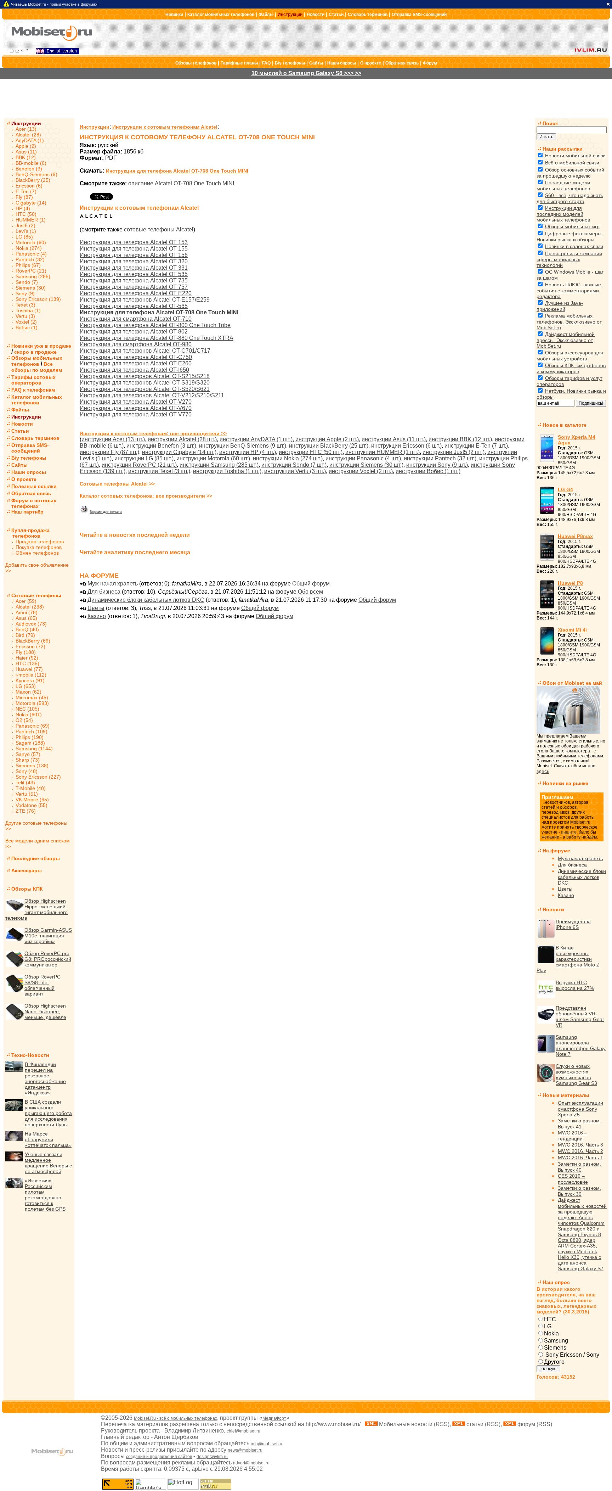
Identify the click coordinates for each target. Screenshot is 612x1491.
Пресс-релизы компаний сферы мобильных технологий (569, 259)
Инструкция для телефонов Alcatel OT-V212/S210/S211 (152, 395)
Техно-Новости (30, 1055)
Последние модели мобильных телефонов (563, 185)
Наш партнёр (27, 512)
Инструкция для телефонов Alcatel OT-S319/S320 (145, 383)
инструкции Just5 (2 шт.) (453, 452)
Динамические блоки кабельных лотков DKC (145, 600)
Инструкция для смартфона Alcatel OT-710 (136, 319)
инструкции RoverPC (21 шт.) (139, 465)
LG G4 (565, 489)
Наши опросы (341, 63)
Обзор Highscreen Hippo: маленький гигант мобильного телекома (36, 909)
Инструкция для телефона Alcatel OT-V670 (136, 408)
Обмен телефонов (37, 553)
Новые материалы (566, 1095)
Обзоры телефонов (195, 63)
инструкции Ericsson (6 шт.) (406, 446)
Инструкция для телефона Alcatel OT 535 (134, 274)
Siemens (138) (32, 765)
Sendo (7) (27, 282)
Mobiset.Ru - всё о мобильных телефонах (175, 1418)
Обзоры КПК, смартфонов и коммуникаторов (571, 368)
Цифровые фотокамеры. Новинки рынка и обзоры (570, 236)
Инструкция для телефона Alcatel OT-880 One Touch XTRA (156, 338)
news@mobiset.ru (245, 1450)
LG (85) (24, 237)
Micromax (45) (32, 697)
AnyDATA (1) (30, 140)
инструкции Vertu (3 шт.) (295, 471)
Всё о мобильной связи (572, 163)
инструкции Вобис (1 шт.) (428, 471)
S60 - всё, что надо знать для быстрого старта (570, 198)
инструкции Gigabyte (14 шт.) (179, 452)
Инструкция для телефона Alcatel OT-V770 (136, 414)
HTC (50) (26, 214)
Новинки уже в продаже (41, 346)
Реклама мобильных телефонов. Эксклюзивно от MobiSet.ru (569, 321)
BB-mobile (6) (31, 163)
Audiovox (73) (31, 624)
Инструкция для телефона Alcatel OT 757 (134, 287)
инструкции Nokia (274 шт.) (288, 458)
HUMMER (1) (31, 220)
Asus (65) (26, 618)
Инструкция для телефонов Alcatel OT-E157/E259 (145, 300)
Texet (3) (25, 305)
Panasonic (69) (33, 726)
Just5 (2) (25, 225)
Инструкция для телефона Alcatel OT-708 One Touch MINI (177, 171)
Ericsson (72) (30, 646)
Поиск (550, 123)
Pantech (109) (31, 731)
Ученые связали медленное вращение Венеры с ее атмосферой (48, 1162)
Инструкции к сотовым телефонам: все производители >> (153, 433)
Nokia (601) (29, 714)
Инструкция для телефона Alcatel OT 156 (134, 255)
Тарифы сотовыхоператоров (33, 380)
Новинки (174, 14)
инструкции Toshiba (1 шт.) (227, 471)
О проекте (370, 63)
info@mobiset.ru (266, 1443)
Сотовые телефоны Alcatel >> (117, 484)
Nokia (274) (29, 248)
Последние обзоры (35, 858)
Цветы (95, 608)
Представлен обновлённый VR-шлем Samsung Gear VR (580, 1016)
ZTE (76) (26, 811)
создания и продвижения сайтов (159, 1456)
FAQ (266, 63)
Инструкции (290, 14)
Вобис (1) (27, 327)
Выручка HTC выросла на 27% (575, 985)
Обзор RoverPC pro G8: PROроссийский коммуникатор (47, 959)
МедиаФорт (274, 1418)
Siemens (555, 1348)
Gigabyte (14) (31, 203)
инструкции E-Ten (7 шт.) (476, 446)
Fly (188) (26, 652)
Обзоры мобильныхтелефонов (36, 361)
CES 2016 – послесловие (573, 1179)
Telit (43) (25, 782)
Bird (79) (25, 635)
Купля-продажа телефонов (27, 533)
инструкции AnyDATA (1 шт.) (256, 439)
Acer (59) (26, 601)
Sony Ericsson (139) (38, 299)
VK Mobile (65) (32, 799)
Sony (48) (27, 771)
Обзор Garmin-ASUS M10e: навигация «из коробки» (48, 935)
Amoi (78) (27, 612)
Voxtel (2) (26, 322)
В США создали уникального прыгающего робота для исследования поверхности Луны (48, 1113)
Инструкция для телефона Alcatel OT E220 (136, 293)
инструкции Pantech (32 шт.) (440, 458)
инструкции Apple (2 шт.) (327, 439)
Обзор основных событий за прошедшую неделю (570, 173)
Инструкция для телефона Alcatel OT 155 (134, 249)
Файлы (266, 14)
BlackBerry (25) (33, 180)
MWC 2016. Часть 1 (580, 1157)
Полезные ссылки (34, 486)
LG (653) (26, 686)
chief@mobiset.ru (243, 1431)
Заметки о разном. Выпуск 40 (579, 1167)
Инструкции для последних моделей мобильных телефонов (563, 214)
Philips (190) (30, 737)
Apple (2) (26, 146)
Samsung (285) (33, 276)
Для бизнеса (103, 592)
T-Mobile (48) (31, 788)
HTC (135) (27, 663)
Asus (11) (26, 152)
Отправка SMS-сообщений (419, 14)
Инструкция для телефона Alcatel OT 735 (134, 281)
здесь (543, 771)
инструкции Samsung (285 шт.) (219, 465)
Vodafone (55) (31, 805)
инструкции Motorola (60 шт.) (213, 458)
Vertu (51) (27, 794)
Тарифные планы (239, 63)
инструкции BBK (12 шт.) (460, 439)
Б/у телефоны (290, 63)
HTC (550, 1319)
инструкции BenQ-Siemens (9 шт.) (242, 446)
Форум (430, 63)
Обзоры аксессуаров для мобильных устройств (570, 355)
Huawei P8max (575, 536)
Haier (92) (27, 658)
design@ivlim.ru (212, 1456)
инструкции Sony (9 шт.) (437, 465)
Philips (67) (28, 265)
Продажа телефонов (40, 541)
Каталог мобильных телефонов (220, 14)
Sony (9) (25, 293)
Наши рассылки (563, 149)
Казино (96, 616)
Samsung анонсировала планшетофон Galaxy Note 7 (581, 1045)
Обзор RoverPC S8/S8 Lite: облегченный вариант (42, 985)
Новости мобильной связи (575, 155)
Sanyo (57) (28, 754)
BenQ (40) (27, 629)
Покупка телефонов (39, 547)
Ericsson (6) (29, 186)
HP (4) (23, 208)
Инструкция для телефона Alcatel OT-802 (134, 332)
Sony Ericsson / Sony (571, 1355)
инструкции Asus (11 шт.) (394, 439)
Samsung (556, 1341)
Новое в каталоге (564, 425)
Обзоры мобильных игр (572, 226)
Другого (554, 1362)
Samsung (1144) (34, 748)
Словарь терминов (367, 14)
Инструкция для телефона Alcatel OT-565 (134, 306)
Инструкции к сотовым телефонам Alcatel (164, 127)
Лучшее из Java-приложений (560, 306)
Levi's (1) (26, 231)
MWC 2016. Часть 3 (580, 1145)
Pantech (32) (30, 259)
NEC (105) (27, 709)
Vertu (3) (25, 316)
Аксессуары (26, 870)
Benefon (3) (29, 169)
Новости (315, 14)
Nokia (551, 1333)
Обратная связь (402, 63)
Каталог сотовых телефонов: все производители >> (146, 496)
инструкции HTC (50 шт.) (310, 452)
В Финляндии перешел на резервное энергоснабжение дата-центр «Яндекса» (45, 1078)
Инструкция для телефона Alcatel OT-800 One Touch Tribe (155, 325)
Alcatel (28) (28, 135)
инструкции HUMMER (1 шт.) (382, 452)
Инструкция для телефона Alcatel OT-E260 (136, 363)
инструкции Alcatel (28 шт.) (182, 439)
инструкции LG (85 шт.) (144, 458)
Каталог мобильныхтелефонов (36, 399)
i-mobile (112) (31, 675)
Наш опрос (556, 1282)
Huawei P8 (570, 583)
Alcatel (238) (30, 607)
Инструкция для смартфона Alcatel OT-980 (136, 344)
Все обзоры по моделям (36, 367)
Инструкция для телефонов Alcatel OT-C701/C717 (145, 351)
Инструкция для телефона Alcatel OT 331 (134, 268)
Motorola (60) (31, 242)
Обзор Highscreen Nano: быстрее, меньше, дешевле (45, 1011)
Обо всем (310, 592)
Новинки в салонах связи (574, 246)
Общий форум (311, 584)
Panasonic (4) (31, 254)
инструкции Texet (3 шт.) (159, 471)
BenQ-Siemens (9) (36, 174)
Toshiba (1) (28, 310)
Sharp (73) (28, 760)
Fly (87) (24, 197)
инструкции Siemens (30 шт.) (366, 465)
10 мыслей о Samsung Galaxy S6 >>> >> (306, 73)
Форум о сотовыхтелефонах (33, 503)
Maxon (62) (28, 692)
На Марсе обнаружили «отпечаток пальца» (48, 1139)
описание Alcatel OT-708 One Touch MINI (181, 183)
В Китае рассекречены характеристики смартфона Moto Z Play (568, 959)
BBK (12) (26, 157)
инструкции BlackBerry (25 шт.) (328, 446)
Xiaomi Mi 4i (572, 630)
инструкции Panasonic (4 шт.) (363, 458)
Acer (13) (26, 129)
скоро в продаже (35, 352)
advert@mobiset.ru (251, 1463)
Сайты (316, 63)
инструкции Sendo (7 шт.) (294, 465)
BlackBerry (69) (33, 641)
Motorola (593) (32, 703)
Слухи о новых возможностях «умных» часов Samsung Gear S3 (576, 1074)
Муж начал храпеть (112, 584)
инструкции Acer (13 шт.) (113, 439)
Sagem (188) (30, 743)
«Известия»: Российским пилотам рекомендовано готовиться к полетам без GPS (45, 1195)
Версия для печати (106, 512)
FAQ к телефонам (33, 390)
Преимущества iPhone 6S (573, 924)
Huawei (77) (29, 669)
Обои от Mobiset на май (572, 683)
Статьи (336, 14)
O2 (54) (24, 720)
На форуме (556, 850)
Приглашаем (557, 797)
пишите (569, 832)
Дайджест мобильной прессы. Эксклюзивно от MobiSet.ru (566, 340)
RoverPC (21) (31, 271)
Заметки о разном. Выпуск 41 (579, 1124)
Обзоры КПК (27, 889)
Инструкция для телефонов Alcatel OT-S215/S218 (145, 376)
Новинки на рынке (565, 783)
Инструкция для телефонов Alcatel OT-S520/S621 (145, 389)
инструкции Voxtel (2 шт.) (361, 471)
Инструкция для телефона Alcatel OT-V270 (136, 402)
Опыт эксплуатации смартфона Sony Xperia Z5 (580, 1108)
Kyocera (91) (30, 680)
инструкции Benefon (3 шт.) (161, 446)
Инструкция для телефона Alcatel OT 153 (134, 242)
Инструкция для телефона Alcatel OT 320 (134, 261)
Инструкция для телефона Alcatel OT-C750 (136, 357)
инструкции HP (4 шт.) (247, 452)
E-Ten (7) (26, 191)
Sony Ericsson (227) (38, 777)
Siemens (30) (31, 288)
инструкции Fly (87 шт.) (109, 452)
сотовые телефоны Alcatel (158, 229)
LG (547, 1326)
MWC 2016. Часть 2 (580, 1151)
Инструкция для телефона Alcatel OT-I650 (134, 370)
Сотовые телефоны (36, 595)
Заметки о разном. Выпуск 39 (579, 1191)
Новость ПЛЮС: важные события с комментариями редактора (569, 290)
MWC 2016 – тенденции (572, 1136)
